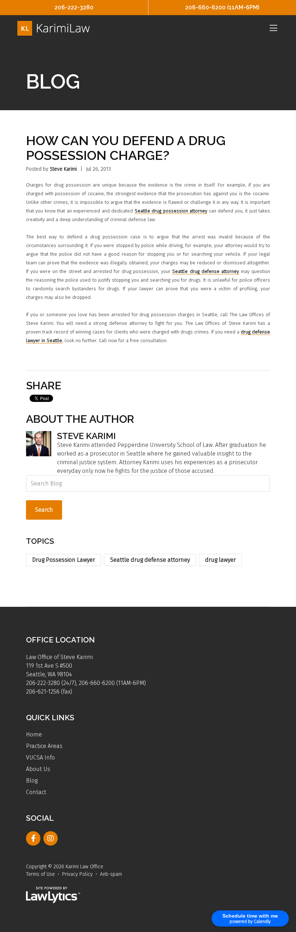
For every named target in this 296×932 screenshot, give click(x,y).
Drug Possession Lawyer (63, 559)
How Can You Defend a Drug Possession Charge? (126, 148)
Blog (32, 780)
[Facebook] (33, 838)
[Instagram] (50, 838)
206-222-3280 (74, 7)
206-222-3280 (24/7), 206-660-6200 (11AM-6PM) (86, 683)
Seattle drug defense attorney (205, 271)
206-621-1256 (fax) (49, 691)
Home (34, 734)
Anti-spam (111, 874)
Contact (36, 792)
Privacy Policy (77, 874)
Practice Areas (44, 746)
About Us (38, 769)
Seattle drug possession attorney (171, 211)
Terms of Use (40, 874)
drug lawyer (220, 559)
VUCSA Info (40, 757)
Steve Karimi (63, 169)
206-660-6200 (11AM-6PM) (222, 7)
